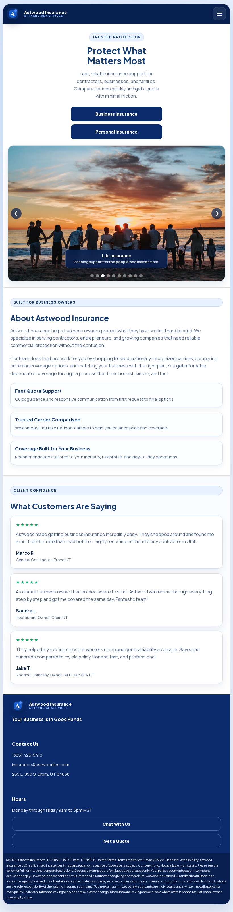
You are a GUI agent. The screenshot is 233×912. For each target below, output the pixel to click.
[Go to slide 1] (92, 275)
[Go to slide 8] (130, 275)
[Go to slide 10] (141, 275)
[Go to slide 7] (124, 275)
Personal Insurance (116, 132)
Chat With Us (116, 824)
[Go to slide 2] (97, 275)
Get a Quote (116, 841)
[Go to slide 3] (103, 275)
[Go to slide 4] (108, 275)
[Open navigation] (219, 13)
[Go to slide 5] (113, 275)
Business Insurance (116, 114)
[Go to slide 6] (119, 275)
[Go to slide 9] (135, 275)
